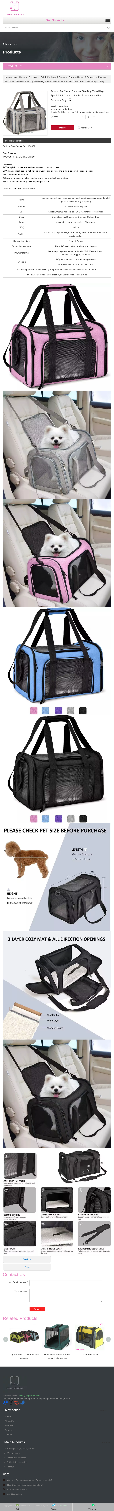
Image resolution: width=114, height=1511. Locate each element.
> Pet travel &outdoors (15, 1457)
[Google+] (16, 1402)
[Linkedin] (22, 1402)
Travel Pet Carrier (89, 1354)
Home (8, 1416)
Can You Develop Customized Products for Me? (29, 1480)
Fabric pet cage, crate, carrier (19, 1448)
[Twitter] (11, 1402)
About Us (9, 1421)
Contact (8, 1434)
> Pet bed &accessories (15, 1462)
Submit (37, 1309)
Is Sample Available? (17, 1489)
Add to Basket (86, 128)
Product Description (14, 141)
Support (8, 1430)
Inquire (62, 128)
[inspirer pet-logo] (15, 8)
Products (9, 1425)
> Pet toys (9, 1467)
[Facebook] (5, 1402)
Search (108, 27)
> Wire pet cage (12, 1453)
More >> (103, 1410)
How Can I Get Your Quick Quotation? (25, 1485)
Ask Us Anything (14, 1494)
